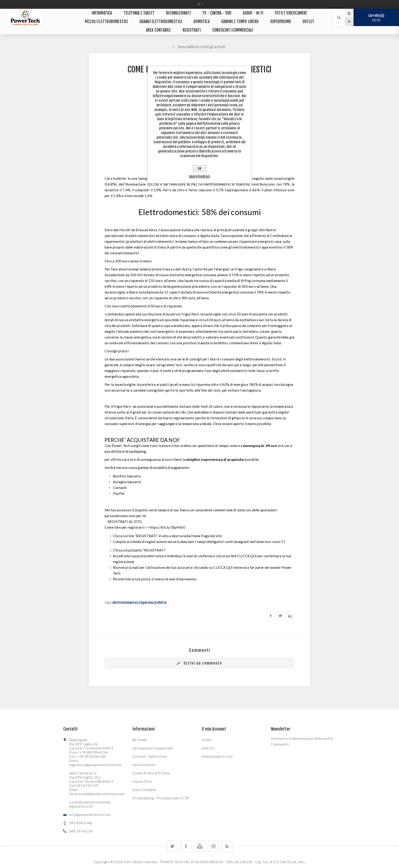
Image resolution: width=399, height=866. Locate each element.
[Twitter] (172, 846)
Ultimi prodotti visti (217, 756)
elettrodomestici (125, 602)
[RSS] (226, 846)
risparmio (146, 602)
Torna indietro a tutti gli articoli (201, 47)
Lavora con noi (144, 765)
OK (199, 169)
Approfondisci (199, 176)
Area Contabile (144, 790)
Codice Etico (142, 781)
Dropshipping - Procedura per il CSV (160, 798)
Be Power (140, 740)
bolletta (160, 602)
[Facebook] (186, 846)
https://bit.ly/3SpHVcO (168, 527)
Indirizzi (208, 748)
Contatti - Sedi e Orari (149, 756)
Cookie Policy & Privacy (151, 773)
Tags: (108, 602)
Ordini (207, 740)
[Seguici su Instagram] (213, 846)
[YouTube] (199, 846)
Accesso (353, 13)
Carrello (375, 17)
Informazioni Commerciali (152, 748)
